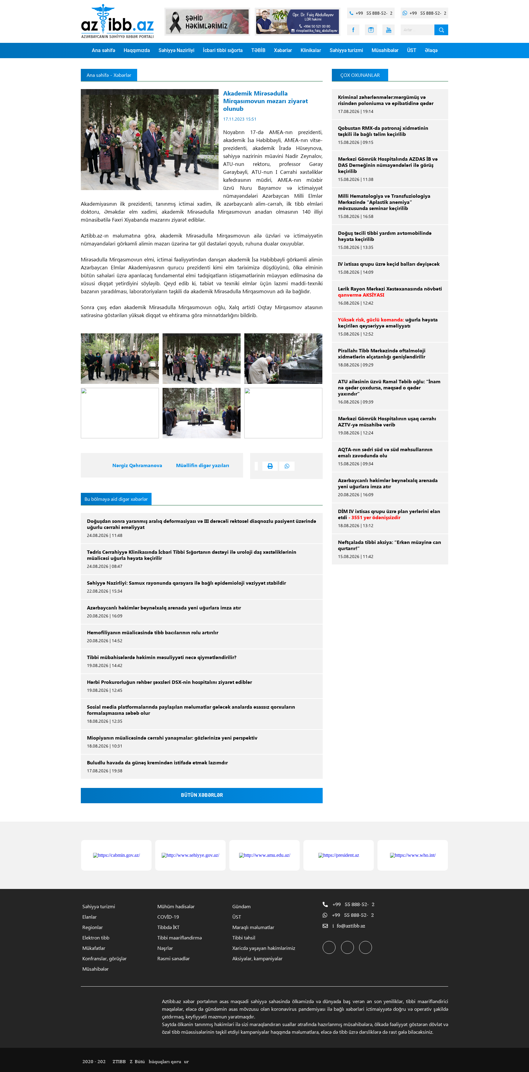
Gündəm (241, 906)
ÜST (411, 50)
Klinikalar (311, 50)
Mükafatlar (93, 948)
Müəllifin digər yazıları (202, 465)
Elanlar (89, 916)
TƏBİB (258, 50)
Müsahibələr (385, 50)
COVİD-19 (168, 916)
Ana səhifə (103, 50)
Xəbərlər (283, 50)
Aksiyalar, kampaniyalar (257, 958)
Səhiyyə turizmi (346, 50)
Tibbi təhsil (243, 937)
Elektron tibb (95, 937)
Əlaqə (431, 50)
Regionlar (92, 927)
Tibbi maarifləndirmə (179, 937)
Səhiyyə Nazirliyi (176, 50)
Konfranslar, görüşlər (104, 958)
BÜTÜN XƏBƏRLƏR (202, 795)
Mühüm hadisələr (176, 906)
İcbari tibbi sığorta (223, 50)
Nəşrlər (165, 948)
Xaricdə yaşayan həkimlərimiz (263, 948)
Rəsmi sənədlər (173, 958)
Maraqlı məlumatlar (253, 927)
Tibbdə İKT (168, 927)
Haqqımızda (137, 50)
